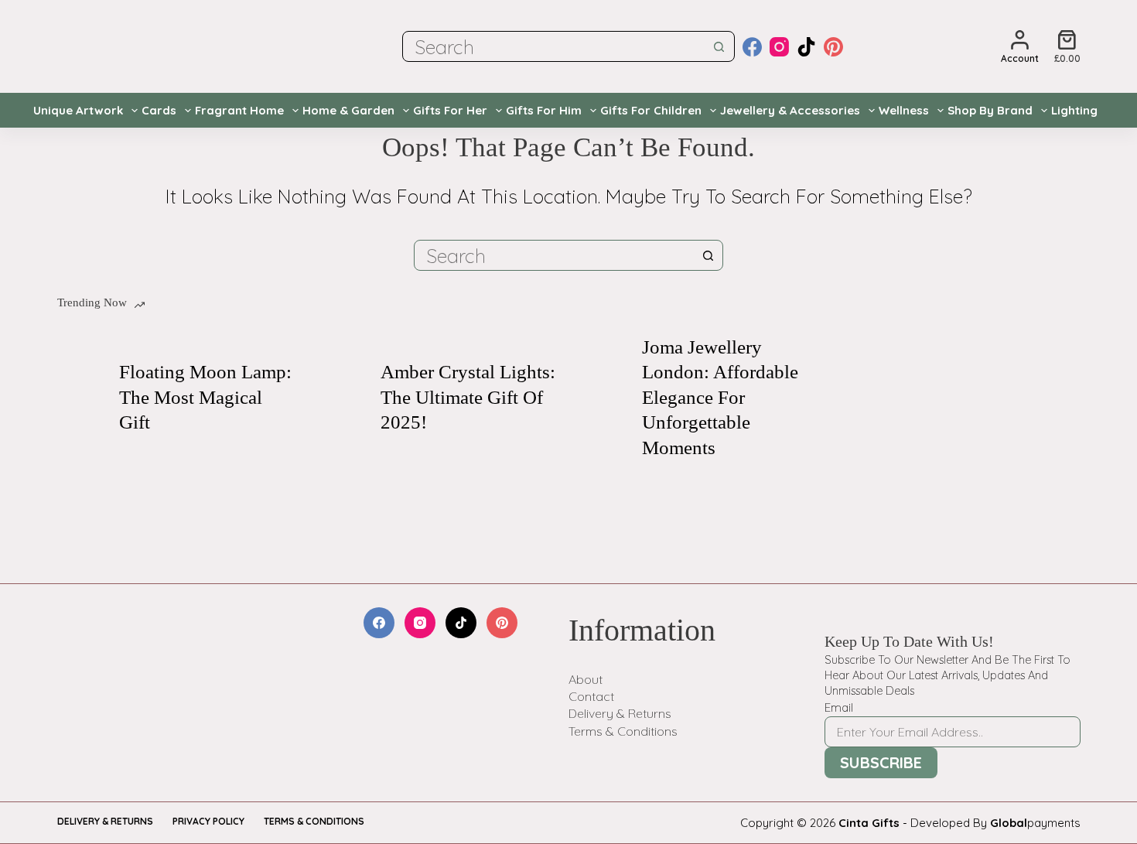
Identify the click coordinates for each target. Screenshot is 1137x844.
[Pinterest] (833, 46)
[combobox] (554, 46)
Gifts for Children (651, 110)
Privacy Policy (208, 821)
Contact (591, 696)
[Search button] (719, 46)
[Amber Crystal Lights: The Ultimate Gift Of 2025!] (342, 397)
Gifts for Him (544, 110)
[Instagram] (779, 46)
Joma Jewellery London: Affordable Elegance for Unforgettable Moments (720, 397)
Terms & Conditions (623, 731)
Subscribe (881, 762)
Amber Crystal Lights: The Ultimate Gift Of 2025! (468, 396)
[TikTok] (806, 46)
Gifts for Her (450, 110)
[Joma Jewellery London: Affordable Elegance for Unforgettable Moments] (603, 397)
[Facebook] (752, 46)
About (585, 679)
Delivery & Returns (619, 713)
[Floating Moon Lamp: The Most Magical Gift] (80, 397)
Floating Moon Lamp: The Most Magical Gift (205, 396)
